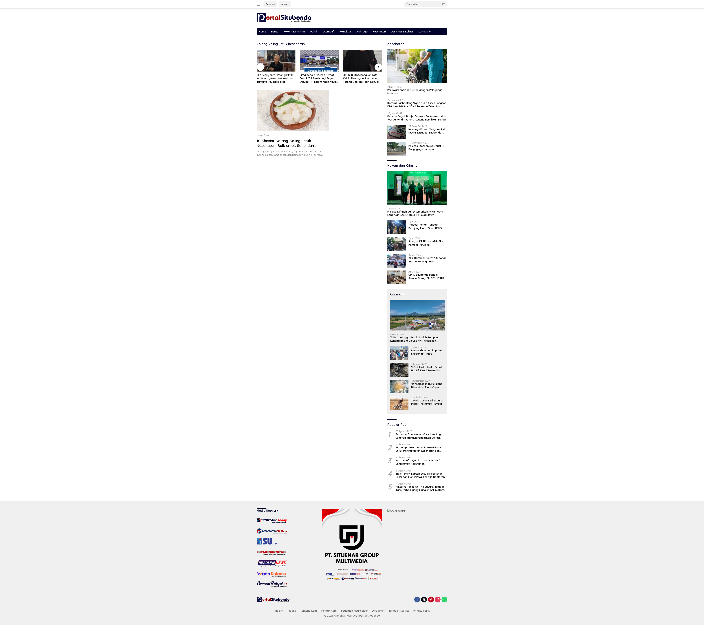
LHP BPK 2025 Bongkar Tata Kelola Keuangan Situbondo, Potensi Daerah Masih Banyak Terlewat (361, 78)
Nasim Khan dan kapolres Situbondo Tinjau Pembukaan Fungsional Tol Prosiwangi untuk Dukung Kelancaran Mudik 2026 (427, 352)
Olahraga (362, 31)
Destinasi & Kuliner (402, 31)
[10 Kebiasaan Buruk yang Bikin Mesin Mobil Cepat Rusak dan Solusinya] (399, 386)
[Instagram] (438, 600)
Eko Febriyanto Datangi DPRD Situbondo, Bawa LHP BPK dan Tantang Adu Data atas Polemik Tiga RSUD (275, 78)
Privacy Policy (421, 610)
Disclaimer (378, 610)
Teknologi (345, 31)
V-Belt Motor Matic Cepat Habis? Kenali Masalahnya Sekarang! (427, 369)
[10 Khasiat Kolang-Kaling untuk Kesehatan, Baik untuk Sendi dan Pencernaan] (293, 110)
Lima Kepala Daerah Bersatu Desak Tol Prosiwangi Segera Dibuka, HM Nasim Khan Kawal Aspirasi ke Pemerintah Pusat (318, 78)
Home (262, 31)
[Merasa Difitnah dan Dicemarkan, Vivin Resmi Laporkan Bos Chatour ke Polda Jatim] (417, 188)
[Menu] (259, 4)
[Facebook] (417, 600)
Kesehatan (379, 31)
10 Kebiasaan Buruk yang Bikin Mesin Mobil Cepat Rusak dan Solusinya (426, 385)
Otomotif (328, 31)
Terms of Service (399, 610)
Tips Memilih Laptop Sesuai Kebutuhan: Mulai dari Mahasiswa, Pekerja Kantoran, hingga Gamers (420, 475)
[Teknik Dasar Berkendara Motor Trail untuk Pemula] (399, 403)
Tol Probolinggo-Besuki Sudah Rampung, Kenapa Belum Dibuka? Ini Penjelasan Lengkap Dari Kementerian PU (415, 339)
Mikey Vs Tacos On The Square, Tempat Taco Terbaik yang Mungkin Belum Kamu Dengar (420, 488)
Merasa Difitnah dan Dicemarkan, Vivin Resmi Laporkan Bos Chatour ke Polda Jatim (415, 213)
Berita (274, 31)
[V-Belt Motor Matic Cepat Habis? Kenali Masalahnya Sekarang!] (399, 370)
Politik (314, 31)
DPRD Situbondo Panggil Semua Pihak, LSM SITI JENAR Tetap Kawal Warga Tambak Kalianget (426, 276)
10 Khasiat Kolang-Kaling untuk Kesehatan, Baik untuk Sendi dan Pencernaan (285, 145)
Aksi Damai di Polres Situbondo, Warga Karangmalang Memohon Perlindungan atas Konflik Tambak (427, 259)
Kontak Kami (329, 610)
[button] (443, 4)
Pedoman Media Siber (354, 610)
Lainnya (423, 31)
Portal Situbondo (369, 615)
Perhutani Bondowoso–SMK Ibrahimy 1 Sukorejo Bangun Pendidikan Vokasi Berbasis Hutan (419, 436)
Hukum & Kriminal (294, 31)
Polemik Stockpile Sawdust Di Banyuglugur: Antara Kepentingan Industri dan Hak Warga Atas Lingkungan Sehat (427, 147)
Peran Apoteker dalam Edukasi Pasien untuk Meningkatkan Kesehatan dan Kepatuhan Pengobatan (419, 449)
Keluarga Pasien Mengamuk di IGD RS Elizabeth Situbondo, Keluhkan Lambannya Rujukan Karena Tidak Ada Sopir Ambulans (427, 131)
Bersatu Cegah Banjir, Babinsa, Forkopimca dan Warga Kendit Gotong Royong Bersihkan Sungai (416, 118)
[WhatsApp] (444, 600)
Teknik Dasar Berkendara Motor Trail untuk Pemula (427, 402)
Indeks (284, 4)
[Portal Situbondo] (284, 17)
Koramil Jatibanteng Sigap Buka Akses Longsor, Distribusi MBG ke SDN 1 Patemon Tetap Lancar (416, 104)
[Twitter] (424, 600)
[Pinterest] (431, 600)
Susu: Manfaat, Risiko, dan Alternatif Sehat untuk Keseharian (418, 462)
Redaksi (270, 4)
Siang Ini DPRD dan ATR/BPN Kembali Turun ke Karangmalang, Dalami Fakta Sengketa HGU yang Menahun (426, 243)
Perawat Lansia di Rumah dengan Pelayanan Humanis (414, 91)
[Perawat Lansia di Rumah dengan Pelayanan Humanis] (417, 66)
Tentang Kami (308, 610)
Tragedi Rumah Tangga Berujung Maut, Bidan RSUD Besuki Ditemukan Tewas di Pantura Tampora (425, 226)
